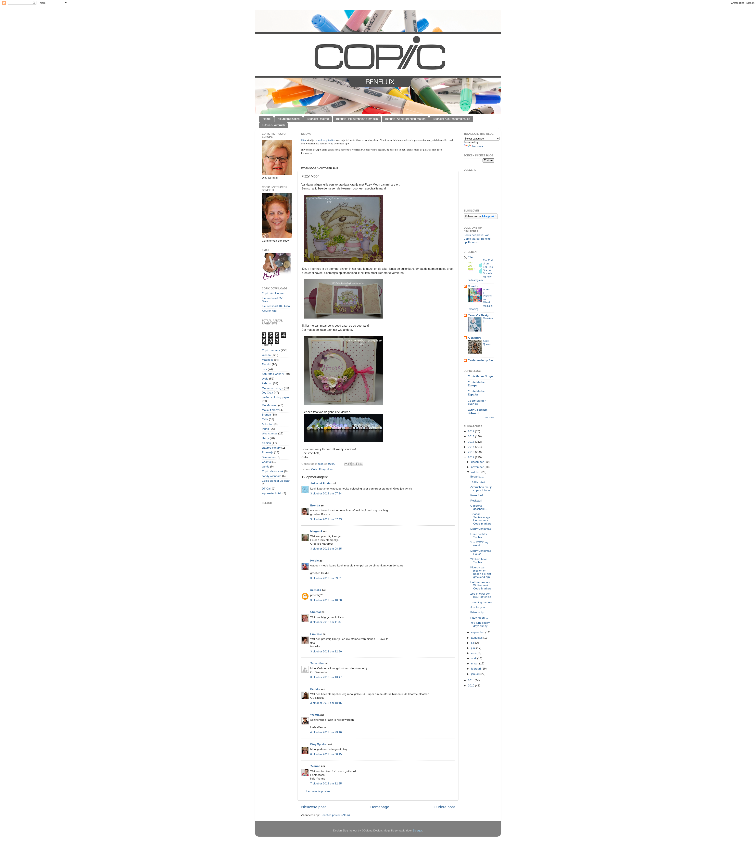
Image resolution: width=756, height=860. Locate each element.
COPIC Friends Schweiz (477, 411)
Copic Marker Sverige (476, 402)
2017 (471, 431)
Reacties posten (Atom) (335, 815)
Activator (267, 424)
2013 (471, 452)
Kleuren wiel (269, 310)
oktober (476, 472)
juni (473, 648)
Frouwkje (267, 452)
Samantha (317, 663)
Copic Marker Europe (476, 384)
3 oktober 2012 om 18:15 (326, 702)
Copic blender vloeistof (276, 480)
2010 (471, 685)
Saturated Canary (273, 373)
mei (473, 653)
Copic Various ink (272, 471)
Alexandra (474, 337)
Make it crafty (270, 409)
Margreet (316, 531)
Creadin (473, 286)
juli (473, 642)
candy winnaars (271, 476)
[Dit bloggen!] (350, 464)
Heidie (314, 560)
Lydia (265, 378)
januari (475, 673)
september (478, 632)
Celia (314, 469)
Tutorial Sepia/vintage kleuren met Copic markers (480, 519)
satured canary (271, 447)
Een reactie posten (318, 791)
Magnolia (267, 359)
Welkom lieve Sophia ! (478, 561)
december (478, 461)
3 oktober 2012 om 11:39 (326, 622)
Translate (477, 146)
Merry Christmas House (480, 552)
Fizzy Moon (326, 469)
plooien (266, 443)
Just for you (477, 607)
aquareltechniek (272, 493)
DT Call (266, 488)
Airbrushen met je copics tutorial (481, 489)
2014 (471, 446)
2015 (471, 441)
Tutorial (266, 364)
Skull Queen (486, 342)
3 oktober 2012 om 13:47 (326, 677)
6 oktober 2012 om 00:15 (326, 754)
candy (265, 466)
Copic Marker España (476, 393)
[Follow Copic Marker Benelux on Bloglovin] (481, 218)
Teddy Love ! (478, 481)
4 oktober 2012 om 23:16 (326, 732)
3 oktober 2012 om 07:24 (326, 493)
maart (475, 663)
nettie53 (315, 589)
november (478, 467)
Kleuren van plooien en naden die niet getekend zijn (480, 572)
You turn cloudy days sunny (480, 624)
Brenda (315, 505)
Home (267, 118)
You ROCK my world (479, 544)
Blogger (417, 830)
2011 (471, 680)
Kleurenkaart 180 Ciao (276, 306)
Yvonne (315, 766)
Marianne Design (272, 388)
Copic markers (271, 350)
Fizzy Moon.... (479, 617)
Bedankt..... (477, 476)
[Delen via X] (353, 464)
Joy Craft (267, 392)
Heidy (265, 438)
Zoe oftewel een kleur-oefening (480, 595)
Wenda (315, 714)
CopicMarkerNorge (480, 376)
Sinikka (315, 689)
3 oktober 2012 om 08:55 (326, 548)
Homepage (379, 807)
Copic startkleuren (273, 293)
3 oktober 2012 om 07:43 (326, 519)
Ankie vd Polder (321, 483)
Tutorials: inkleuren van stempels (357, 118)
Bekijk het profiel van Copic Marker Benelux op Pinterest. (477, 239)
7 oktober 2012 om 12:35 (326, 783)
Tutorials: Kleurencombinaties (451, 118)
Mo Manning (269, 405)
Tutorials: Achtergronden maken (405, 118)
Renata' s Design (479, 315)
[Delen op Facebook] (357, 464)
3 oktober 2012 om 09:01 (326, 578)
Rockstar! (476, 500)
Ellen (471, 257)
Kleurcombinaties (288, 118)
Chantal (315, 612)
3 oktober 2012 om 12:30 (326, 651)
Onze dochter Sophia (478, 536)
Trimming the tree (481, 602)
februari (476, 668)
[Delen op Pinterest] (361, 464)
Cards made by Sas (481, 360)
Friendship (477, 612)
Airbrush (267, 383)
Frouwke (316, 634)
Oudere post (444, 807)
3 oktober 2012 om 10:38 (326, 600)
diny (264, 369)
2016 (471, 436)
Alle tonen (489, 418)
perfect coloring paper (275, 397)
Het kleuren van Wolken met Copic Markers (480, 585)
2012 (471, 457)
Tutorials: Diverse (317, 118)
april (474, 658)
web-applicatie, (326, 140)
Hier (304, 140)
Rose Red (476, 495)
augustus (477, 637)
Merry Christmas (480, 528)
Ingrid (265, 428)
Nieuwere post (313, 807)
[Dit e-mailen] (346, 464)
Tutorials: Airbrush (273, 125)
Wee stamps (269, 433)
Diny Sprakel (318, 744)
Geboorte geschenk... (479, 507)
